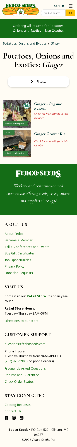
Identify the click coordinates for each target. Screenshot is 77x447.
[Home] (20, 9)
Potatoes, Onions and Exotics (24, 43)
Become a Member (19, 240)
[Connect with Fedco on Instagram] (14, 418)
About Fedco (14, 233)
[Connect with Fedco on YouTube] (21, 418)
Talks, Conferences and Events (27, 247)
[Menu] (70, 6)
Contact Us (13, 411)
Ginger (55, 43)
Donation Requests (19, 273)
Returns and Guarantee (22, 375)
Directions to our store (21, 321)
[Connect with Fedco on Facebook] (6, 418)
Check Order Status (19, 381)
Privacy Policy (14, 266)
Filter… (41, 81)
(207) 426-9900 (16, 361)
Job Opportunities (18, 260)
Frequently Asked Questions (25, 368)
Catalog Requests (17, 404)
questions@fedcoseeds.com (25, 344)
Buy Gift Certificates (20, 253)
